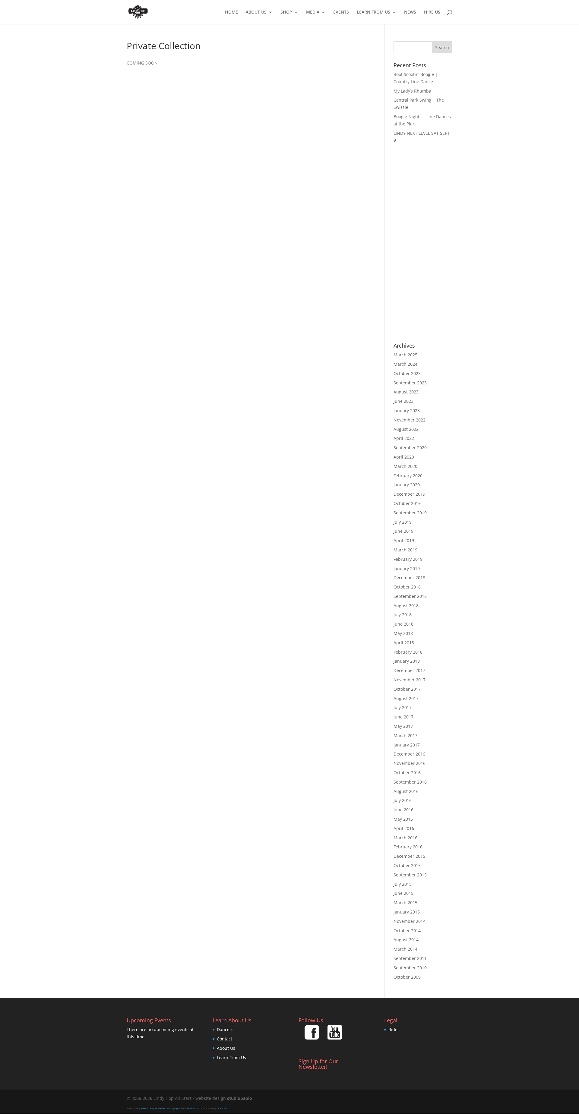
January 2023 (407, 410)
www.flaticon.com (194, 1108)
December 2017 (409, 670)
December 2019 (409, 494)
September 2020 (410, 447)
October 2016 (407, 772)
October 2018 (407, 587)
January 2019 (407, 568)
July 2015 (403, 884)
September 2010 (410, 967)
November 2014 (410, 921)
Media (312, 12)
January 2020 (407, 485)
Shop (286, 12)
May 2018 (403, 633)
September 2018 (410, 596)
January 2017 (407, 745)
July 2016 (403, 800)
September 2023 (410, 383)
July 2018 (403, 614)
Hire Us (432, 12)
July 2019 (403, 522)
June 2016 (403, 810)
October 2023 (407, 373)
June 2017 (403, 717)
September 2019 (410, 513)
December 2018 (409, 577)
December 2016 (409, 754)
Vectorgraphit (173, 1108)
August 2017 (406, 698)
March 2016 (405, 838)
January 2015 (407, 912)
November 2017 (410, 680)
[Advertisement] (423, 243)
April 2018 (404, 642)
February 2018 (408, 652)
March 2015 (405, 902)
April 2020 (404, 457)
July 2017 (403, 707)
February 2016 (408, 847)
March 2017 (405, 735)
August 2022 (406, 429)
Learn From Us (373, 12)
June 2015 (403, 893)
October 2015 (407, 865)
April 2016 (404, 828)
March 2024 (405, 364)
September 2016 (410, 782)
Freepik (145, 1108)
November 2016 (410, 763)
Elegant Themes (158, 1108)
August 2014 (406, 939)
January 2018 (407, 661)
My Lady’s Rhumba (412, 91)
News (410, 12)
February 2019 (408, 559)
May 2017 (403, 726)
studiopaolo (239, 1098)
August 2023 (406, 392)
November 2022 (410, 420)
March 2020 (405, 466)
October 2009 (407, 977)
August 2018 (406, 605)
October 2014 (407, 930)
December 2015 (409, 856)
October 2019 (407, 503)
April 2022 (404, 438)
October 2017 (407, 689)
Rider (393, 1029)
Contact (224, 1039)
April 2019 (404, 540)
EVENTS (341, 12)
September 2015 (410, 875)
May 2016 (403, 819)
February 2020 (408, 475)
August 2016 (406, 791)
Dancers (225, 1029)
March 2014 (405, 949)
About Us (256, 12)
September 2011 (410, 958)
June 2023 (403, 401)
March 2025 (405, 355)
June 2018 (403, 624)
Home (231, 12)
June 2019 (403, 531)
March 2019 (405, 550)
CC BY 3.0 (221, 1108)
